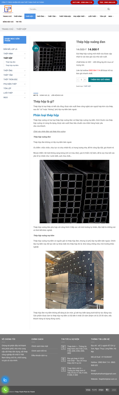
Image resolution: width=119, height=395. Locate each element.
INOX (110, 16)
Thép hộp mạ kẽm (12, 65)
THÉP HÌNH (18, 16)
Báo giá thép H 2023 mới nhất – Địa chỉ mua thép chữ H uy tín (77, 360)
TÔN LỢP (103, 16)
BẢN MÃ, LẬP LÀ (10, 49)
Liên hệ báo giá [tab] (57, 95)
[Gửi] (109, 9)
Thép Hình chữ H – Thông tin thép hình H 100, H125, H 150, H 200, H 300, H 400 (77, 371)
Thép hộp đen (10, 62)
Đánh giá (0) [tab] (45, 95)
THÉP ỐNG (40, 16)
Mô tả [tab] (35, 95)
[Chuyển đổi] (24, 53)
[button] (36, 68)
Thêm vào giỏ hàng (100, 80)
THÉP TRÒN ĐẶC (65, 16)
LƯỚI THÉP (92, 16)
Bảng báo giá (8, 22)
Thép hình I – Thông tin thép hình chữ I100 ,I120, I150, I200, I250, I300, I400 (77, 349)
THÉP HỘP (29, 16)
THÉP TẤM (51, 16)
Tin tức (19, 22)
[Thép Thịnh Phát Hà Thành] (13, 9)
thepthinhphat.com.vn (108, 379)
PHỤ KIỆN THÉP (78, 16)
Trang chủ (7, 16)
